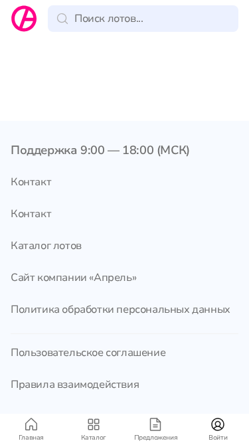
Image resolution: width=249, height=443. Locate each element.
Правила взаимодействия (75, 384)
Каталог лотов (46, 245)
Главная (31, 438)
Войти (217, 438)
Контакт (31, 182)
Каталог (93, 438)
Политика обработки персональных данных (120, 309)
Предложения (156, 438)
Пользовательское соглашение (88, 352)
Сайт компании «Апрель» (73, 277)
